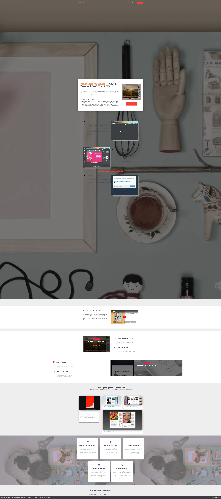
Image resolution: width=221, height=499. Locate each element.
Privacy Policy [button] (47, 497)
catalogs (91, 91)
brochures (82, 91)
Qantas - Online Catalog (87, 414)
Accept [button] (216, 497)
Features (119, 2)
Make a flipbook (132, 103)
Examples (126, 2)
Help (133, 2)
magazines (86, 91)
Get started (140, 2)
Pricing (113, 2)
